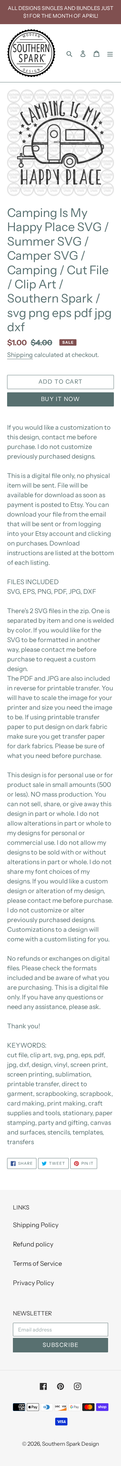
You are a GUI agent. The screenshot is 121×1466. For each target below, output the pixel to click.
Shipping (20, 355)
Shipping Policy (35, 1225)
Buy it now (60, 399)
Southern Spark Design (70, 1444)
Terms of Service (37, 1263)
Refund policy (33, 1244)
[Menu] (110, 53)
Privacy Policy (33, 1283)
